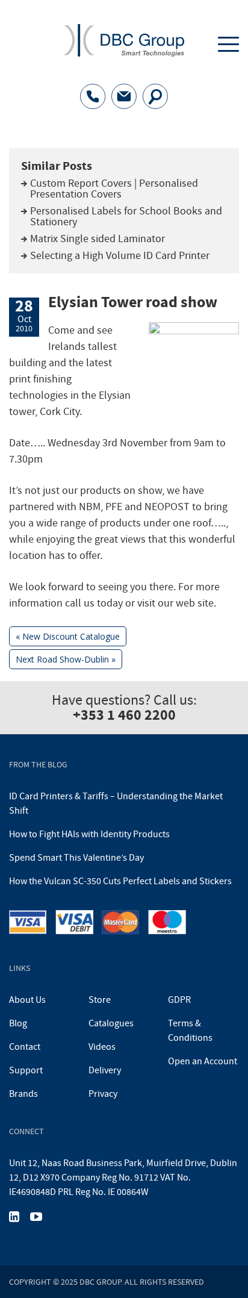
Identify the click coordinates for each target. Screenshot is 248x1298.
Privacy (102, 1094)
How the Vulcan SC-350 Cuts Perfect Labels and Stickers (120, 881)
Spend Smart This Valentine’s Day (76, 858)
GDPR (179, 1000)
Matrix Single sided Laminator (97, 239)
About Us (27, 1000)
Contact (24, 1047)
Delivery (104, 1070)
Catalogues (111, 1023)
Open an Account (202, 1061)
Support (26, 1070)
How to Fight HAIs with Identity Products (89, 834)
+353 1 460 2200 (124, 715)
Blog (18, 1023)
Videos (102, 1047)
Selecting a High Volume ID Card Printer (119, 256)
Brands (23, 1094)
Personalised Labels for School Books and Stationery (126, 216)
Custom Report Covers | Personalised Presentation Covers (114, 188)
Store (99, 1000)
